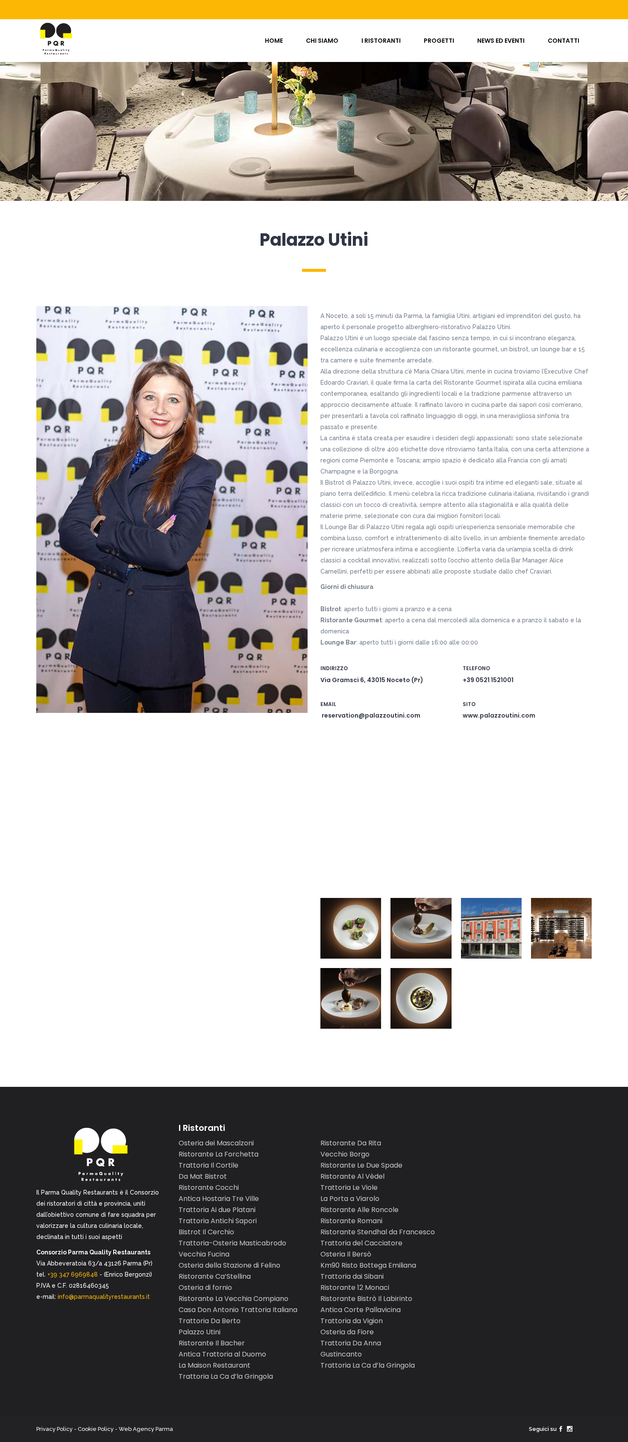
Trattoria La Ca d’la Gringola (226, 1376)
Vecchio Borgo (345, 1154)
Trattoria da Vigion (351, 1321)
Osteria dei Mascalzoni (216, 1143)
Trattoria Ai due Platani (217, 1210)
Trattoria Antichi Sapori (218, 1221)
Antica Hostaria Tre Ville (219, 1199)
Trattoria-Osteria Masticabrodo (232, 1243)
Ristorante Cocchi (209, 1187)
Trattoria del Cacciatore (361, 1243)
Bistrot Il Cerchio (206, 1232)
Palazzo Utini (199, 1332)
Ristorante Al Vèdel (352, 1176)
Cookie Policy (96, 1429)
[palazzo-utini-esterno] (491, 928)
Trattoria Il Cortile (208, 1165)
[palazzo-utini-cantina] (561, 928)
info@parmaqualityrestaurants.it (104, 1296)
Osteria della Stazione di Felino (229, 1265)
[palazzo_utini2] (420, 998)
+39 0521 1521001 (488, 680)
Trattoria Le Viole (349, 1187)
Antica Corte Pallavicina (360, 1310)
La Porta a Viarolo (349, 1199)
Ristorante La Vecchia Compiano (233, 1299)
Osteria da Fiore (347, 1332)
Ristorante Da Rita (350, 1143)
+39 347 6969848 (72, 1274)
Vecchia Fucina (204, 1254)
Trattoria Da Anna (350, 1343)
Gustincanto (341, 1354)
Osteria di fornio (205, 1287)
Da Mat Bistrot (203, 1176)
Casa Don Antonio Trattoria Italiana (238, 1310)
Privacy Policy (54, 1429)
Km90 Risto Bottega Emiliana (368, 1265)
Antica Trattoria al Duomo (222, 1354)
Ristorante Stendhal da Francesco (377, 1232)
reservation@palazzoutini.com (371, 715)
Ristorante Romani (351, 1221)
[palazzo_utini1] (350, 928)
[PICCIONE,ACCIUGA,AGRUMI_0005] (420, 928)
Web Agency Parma (146, 1429)
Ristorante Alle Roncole (359, 1210)
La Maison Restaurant (214, 1365)
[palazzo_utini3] (350, 998)
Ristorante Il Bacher (212, 1343)
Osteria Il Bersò (345, 1254)
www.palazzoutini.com (499, 715)
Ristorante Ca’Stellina (215, 1276)
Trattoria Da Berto (210, 1321)
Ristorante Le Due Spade (361, 1165)
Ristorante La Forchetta (218, 1154)
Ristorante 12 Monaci (354, 1287)
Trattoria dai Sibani (352, 1276)
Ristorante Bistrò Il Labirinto (366, 1299)
